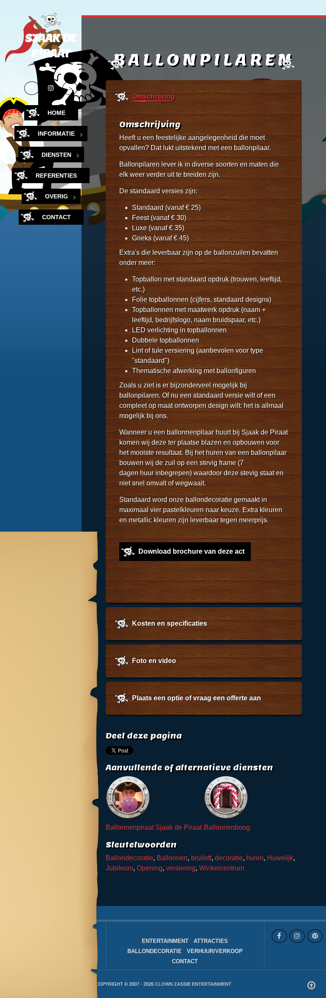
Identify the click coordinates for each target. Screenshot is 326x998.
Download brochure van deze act (191, 551)
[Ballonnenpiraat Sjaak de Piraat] (129, 798)
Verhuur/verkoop (215, 951)
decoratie (229, 857)
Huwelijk (280, 857)
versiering (181, 868)
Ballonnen (172, 857)
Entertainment (165, 941)
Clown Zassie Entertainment (193, 984)
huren (255, 857)
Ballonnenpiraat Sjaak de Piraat (154, 827)
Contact (185, 961)
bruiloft (201, 857)
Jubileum (119, 868)
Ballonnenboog (227, 827)
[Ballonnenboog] (227, 798)
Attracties (211, 941)
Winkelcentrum (221, 868)
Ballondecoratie (129, 857)
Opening (150, 868)
